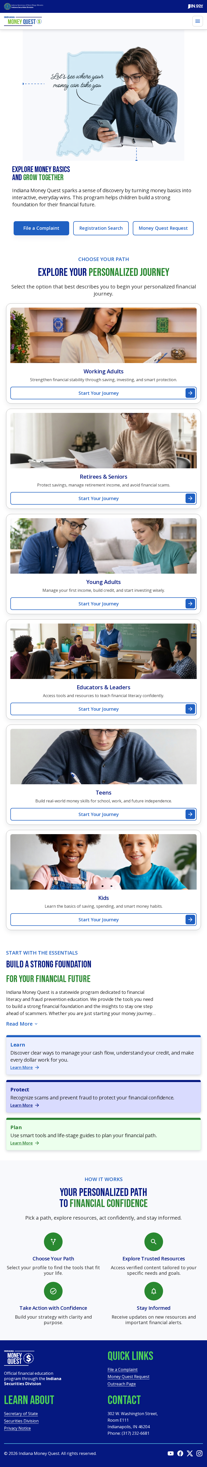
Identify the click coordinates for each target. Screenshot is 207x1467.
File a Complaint (41, 228)
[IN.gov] (195, 6)
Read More (19, 1024)
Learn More (21, 1067)
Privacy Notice (17, 1428)
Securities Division (21, 1421)
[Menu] (197, 21)
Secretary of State (21, 1414)
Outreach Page (122, 1384)
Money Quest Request (163, 228)
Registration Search (101, 228)
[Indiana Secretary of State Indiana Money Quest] (23, 6)
